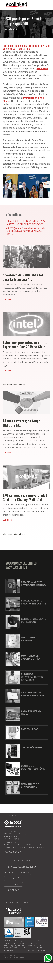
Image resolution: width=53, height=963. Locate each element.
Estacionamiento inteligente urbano (33, 584)
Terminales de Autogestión (30, 786)
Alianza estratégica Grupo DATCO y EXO (21, 423)
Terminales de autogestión (19, 867)
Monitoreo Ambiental (28, 639)
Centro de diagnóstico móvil (32, 767)
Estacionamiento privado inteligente (33, 602)
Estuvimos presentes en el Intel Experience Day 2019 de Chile (25, 344)
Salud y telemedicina (16, 873)
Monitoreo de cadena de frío (30, 657)
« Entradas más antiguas (14, 384)
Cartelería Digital (32, 747)
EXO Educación (12, 879)
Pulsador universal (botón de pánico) (32, 677)
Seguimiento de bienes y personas (32, 694)
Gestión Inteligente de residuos (33, 620)
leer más (8, 299)
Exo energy (11, 890)
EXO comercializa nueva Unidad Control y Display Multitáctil (25, 497)
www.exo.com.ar (13, 852)
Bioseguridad (29, 729)
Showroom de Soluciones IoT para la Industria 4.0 (23, 277)
